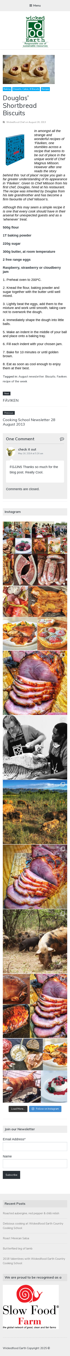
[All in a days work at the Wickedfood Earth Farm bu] (35, 747)
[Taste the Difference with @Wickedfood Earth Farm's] (35, 941)
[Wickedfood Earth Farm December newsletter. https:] (35, 553)
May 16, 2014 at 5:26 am (30, 453)
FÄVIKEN (10, 400)
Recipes (45, 89)
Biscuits (50, 377)
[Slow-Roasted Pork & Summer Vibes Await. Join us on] (35, 618)
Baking (7, 89)
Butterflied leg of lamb (17, 1248)
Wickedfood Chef (15, 122)
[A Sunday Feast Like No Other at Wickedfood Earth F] (35, 1070)
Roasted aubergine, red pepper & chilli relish (31, 1213)
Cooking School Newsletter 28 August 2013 (29, 421)
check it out (27, 449)
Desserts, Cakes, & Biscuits (26, 89)
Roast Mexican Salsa (16, 1238)
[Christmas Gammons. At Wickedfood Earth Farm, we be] (35, 877)
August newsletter (31, 377)
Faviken (62, 377)
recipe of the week (15, 381)
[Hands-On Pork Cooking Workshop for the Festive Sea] (35, 683)
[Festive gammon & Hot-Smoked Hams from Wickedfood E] (35, 1006)
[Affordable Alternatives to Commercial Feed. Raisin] (35, 812)
